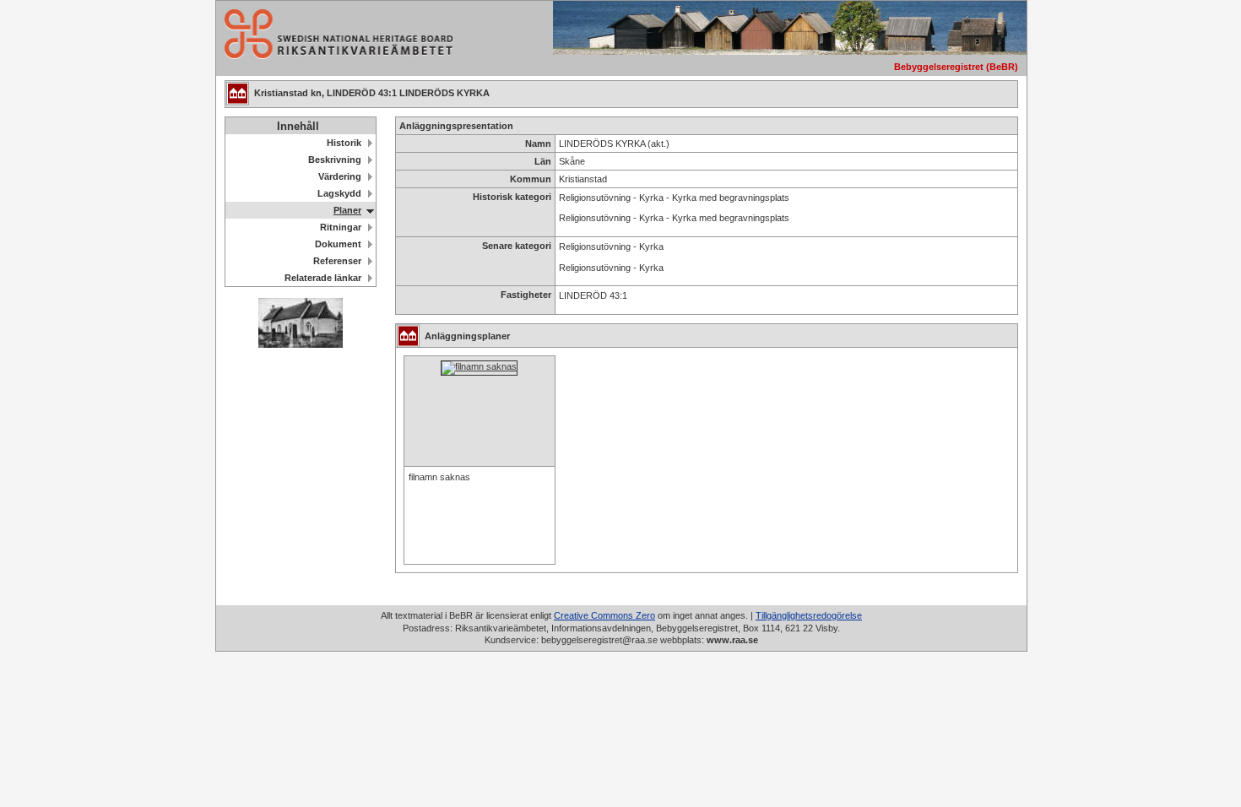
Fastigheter (526, 295)
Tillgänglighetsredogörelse (809, 615)
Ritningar (340, 227)
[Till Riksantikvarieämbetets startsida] (334, 54)
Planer (347, 210)
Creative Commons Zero (604, 615)
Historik (344, 143)
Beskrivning (334, 159)
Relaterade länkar (323, 278)
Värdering (339, 176)
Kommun (530, 179)
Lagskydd (339, 193)
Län (542, 161)
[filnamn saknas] (479, 366)
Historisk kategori (512, 197)
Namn (538, 143)
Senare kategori (516, 246)
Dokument (338, 244)
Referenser (337, 261)
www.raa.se (732, 640)
